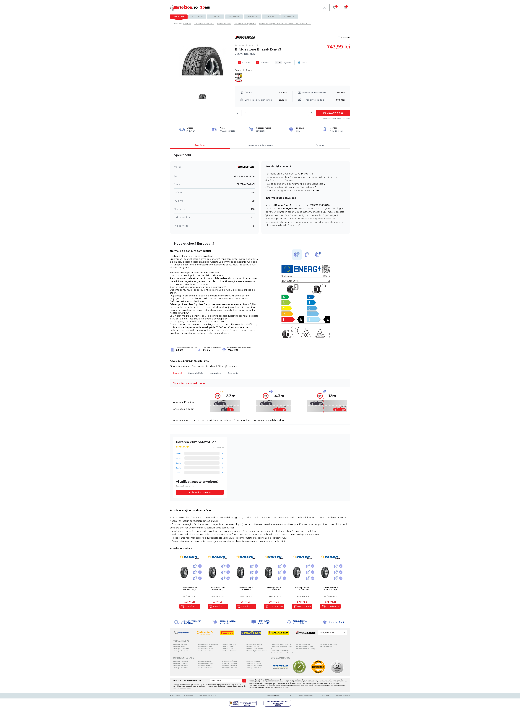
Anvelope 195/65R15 (180, 666)
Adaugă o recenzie (201, 492)
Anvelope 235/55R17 (205, 666)
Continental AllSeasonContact (282, 653)
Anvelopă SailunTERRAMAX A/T (190, 589)
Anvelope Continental (181, 649)
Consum (244, 62)
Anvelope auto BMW (205, 649)
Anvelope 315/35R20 (253, 668)
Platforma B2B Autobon (328, 644)
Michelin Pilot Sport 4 (254, 644)
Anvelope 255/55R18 (229, 661)
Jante (215, 16)
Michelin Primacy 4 (253, 646)
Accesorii (234, 16)
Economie (233, 373)
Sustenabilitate (195, 373)
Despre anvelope (326, 646)
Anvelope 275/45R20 (254, 666)
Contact (289, 16)
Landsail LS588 (227, 646)
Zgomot (284, 62)
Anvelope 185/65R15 (180, 668)
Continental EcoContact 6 (280, 651)
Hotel (270, 16)
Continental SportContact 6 (281, 644)
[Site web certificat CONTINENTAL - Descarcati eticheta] (318, 673)
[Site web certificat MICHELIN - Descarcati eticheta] (280, 673)
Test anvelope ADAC (302, 644)
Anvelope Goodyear (180, 651)
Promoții (252, 16)
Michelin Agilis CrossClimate (256, 651)
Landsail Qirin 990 (229, 644)
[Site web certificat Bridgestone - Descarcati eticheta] (337, 673)
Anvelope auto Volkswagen (208, 644)
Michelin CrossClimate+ (255, 649)
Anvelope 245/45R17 (205, 668)
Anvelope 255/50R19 (253, 661)
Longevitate (216, 373)
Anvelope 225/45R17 (180, 663)
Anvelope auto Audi (205, 646)
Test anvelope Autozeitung (305, 649)
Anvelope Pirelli (179, 646)
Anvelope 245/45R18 (229, 666)
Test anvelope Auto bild (304, 646)
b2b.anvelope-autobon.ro (206, 696)
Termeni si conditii (343, 696)
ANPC (289, 696)
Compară (345, 37)
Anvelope (178, 16)
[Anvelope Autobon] (190, 8)
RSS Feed (325, 696)
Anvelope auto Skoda (205, 651)
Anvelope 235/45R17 (205, 661)
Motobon (197, 16)
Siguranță (177, 373)
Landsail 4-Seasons (229, 651)
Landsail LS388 (227, 649)
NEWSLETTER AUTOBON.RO (187, 680)
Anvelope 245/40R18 (229, 668)
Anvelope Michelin (180, 644)
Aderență (263, 62)
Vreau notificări (273, 696)
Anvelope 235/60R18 (229, 663)
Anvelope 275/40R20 (254, 663)
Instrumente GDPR (306, 696)
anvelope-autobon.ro (184, 696)
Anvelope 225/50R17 (205, 663)
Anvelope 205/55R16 (180, 661)
